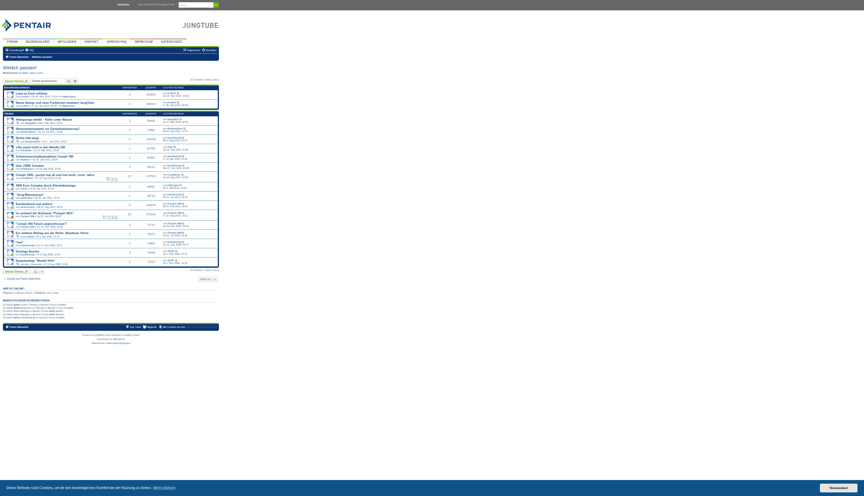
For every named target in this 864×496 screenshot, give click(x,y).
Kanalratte (26, 150)
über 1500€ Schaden (30, 165)
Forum (12, 41)
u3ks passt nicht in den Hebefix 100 (40, 147)
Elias (170, 147)
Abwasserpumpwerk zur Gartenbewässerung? (48, 129)
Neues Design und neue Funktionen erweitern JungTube (55, 102)
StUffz (171, 251)
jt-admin (24, 73)
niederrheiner (27, 207)
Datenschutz (171, 41)
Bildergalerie (38, 41)
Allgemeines (69, 96)
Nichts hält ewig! (27, 138)
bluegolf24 (30, 123)
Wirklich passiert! (20, 67)
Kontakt (91, 41)
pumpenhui (26, 197)
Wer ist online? (14, 288)
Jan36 (23, 188)
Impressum (144, 41)
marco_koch (36, 73)
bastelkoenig (174, 137)
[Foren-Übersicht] (32, 24)
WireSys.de (119, 339)
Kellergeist (173, 185)
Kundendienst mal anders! (34, 204)
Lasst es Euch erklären (31, 93)
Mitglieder (67, 41)
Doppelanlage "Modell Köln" (35, 260)
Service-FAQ (116, 41)
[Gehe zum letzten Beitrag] (178, 93)
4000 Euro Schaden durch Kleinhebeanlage (46, 185)
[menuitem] (29, 50)
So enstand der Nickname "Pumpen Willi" (45, 213)
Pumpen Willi (174, 203)
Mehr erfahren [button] (164, 488)
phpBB (99, 335)
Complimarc (27, 178)
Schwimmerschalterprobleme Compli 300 (44, 156)
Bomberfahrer (28, 132)
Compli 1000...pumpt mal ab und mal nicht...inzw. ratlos (55, 175)
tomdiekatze (27, 168)
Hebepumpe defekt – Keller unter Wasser (44, 119)
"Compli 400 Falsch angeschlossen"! (41, 223)
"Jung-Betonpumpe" (30, 194)
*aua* (19, 242)
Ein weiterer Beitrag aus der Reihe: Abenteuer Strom (52, 233)
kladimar (25, 159)
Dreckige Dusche (27, 251)
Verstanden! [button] (839, 488)
